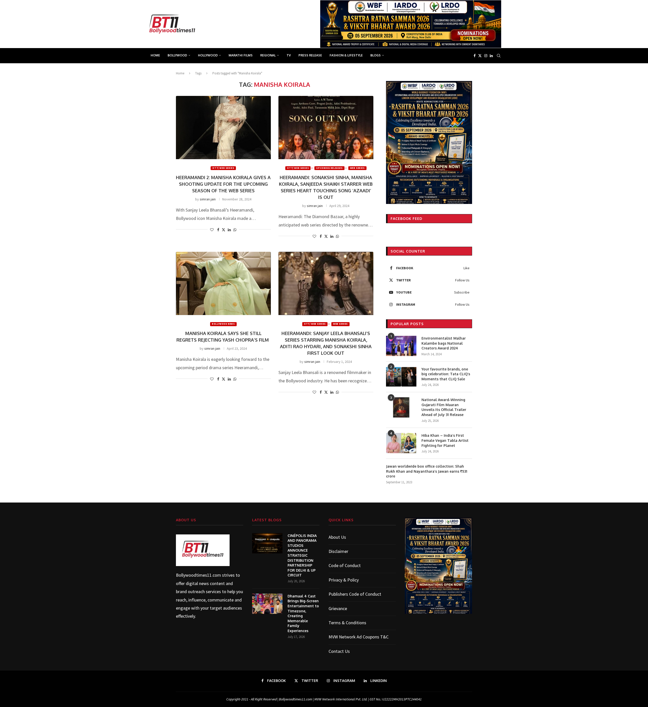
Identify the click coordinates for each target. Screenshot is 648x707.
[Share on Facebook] (218, 229)
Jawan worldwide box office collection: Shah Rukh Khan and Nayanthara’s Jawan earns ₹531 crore (426, 471)
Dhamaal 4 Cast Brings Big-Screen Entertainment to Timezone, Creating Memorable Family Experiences (303, 613)
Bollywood (177, 55)
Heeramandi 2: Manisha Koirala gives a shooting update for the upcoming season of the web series (223, 184)
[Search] (498, 55)
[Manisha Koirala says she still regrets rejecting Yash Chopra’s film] (223, 283)
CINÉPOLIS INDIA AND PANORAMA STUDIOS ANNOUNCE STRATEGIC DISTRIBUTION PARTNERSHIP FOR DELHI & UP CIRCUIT (302, 555)
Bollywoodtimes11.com (198, 575)
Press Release (310, 55)
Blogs (375, 55)
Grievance (338, 608)
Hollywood (208, 55)
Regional (268, 55)
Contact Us (339, 651)
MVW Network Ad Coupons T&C (359, 637)
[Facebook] (475, 55)
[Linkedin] (491, 55)
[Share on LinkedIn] (229, 229)
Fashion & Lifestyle (346, 55)
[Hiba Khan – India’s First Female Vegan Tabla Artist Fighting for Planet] (401, 443)
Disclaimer (338, 551)
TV (289, 55)
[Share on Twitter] (223, 229)
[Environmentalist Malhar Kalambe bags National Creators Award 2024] (401, 346)
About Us (337, 537)
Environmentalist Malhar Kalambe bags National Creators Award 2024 (443, 343)
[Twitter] (480, 55)
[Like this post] (212, 229)
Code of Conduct (345, 565)
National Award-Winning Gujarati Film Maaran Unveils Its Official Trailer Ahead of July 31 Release (443, 407)
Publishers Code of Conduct (355, 594)
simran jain (208, 199)
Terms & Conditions (347, 623)
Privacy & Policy (344, 580)
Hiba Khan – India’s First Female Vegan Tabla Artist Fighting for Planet (445, 440)
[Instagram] (485, 55)
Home (155, 55)
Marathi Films (241, 55)
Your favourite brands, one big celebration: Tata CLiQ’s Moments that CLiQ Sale (445, 374)
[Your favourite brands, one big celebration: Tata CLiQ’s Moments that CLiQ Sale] (401, 377)
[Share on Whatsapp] (234, 229)
